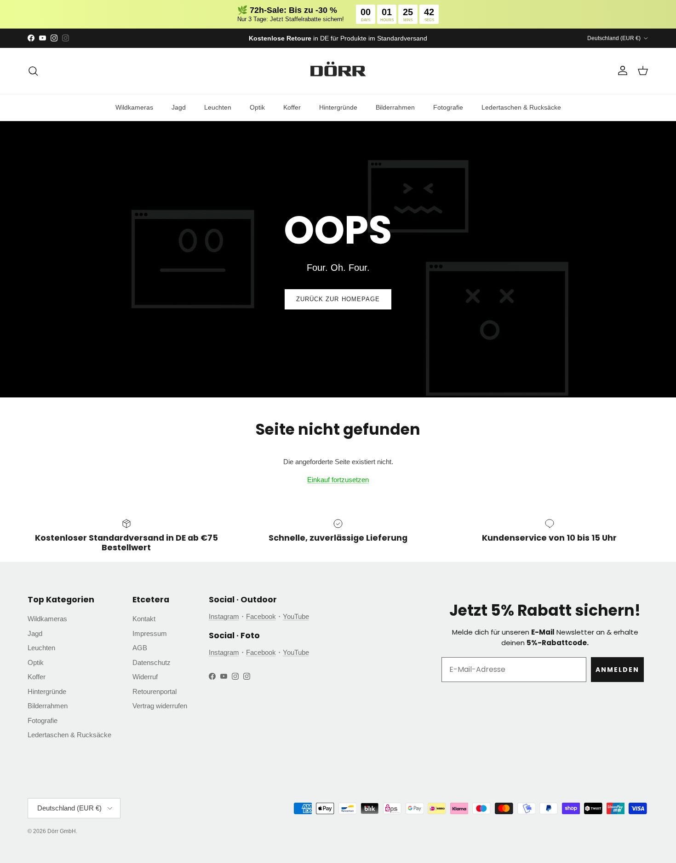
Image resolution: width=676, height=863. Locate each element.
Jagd (179, 107)
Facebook (261, 616)
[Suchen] (33, 70)
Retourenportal (154, 691)
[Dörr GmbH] (338, 71)
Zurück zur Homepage (338, 299)
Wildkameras (134, 107)
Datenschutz (151, 662)
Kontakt (143, 619)
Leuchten (217, 107)
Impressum (149, 633)
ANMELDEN (617, 669)
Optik (257, 107)
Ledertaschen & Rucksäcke (521, 107)
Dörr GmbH (61, 831)
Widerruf (145, 677)
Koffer (292, 107)
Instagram (224, 616)
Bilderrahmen (395, 107)
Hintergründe (338, 107)
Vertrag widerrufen (159, 706)
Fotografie (448, 107)
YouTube (296, 616)
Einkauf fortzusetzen (338, 480)
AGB (139, 648)
